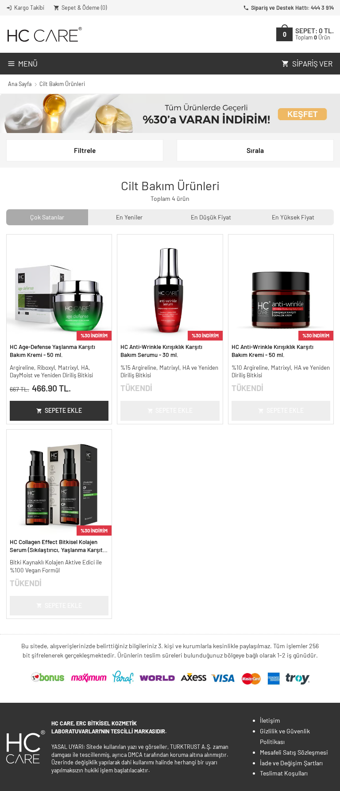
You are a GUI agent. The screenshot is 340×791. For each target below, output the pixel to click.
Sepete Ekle (63, 410)
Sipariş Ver (312, 63)
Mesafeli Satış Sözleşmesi (294, 752)
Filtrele (85, 150)
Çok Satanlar (47, 217)
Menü (28, 63)
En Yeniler (129, 217)
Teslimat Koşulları (284, 773)
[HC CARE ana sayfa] (44, 34)
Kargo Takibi (29, 7)
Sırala (255, 150)
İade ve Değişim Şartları (291, 763)
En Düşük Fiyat (211, 217)
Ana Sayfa (19, 83)
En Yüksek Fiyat (293, 217)
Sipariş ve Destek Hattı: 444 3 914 (292, 7)
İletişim (270, 720)
